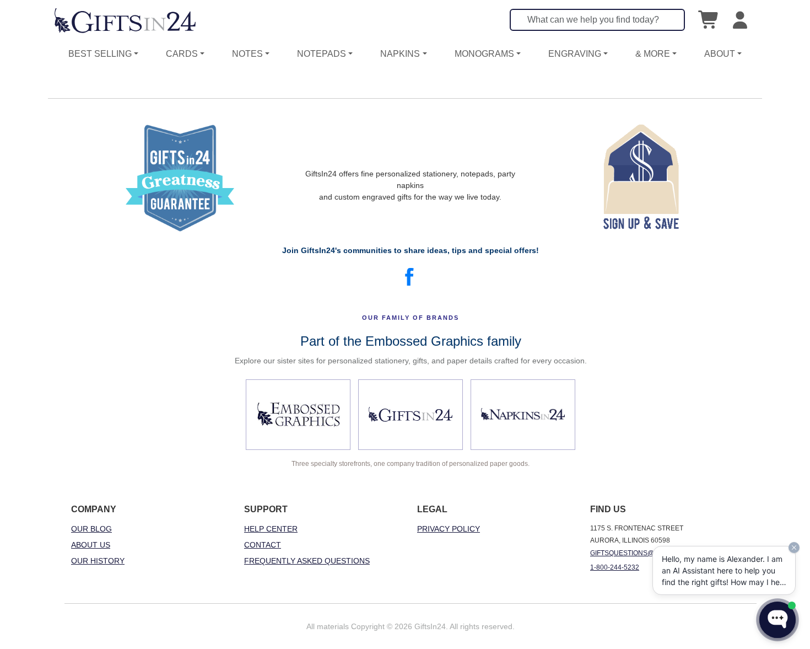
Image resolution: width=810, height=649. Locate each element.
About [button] (719, 53)
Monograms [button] (484, 53)
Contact (262, 544)
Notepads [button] (321, 53)
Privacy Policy (448, 528)
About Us (90, 544)
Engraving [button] (574, 53)
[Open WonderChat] (777, 620)
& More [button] (652, 53)
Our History (98, 560)
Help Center (271, 528)
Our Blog (91, 528)
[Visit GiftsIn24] (410, 414)
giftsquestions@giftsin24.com (647, 553)
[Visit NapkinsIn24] (523, 414)
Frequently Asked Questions (307, 560)
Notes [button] (247, 53)
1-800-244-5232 (614, 567)
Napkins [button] (400, 53)
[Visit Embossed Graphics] (298, 414)
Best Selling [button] (100, 53)
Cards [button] (182, 53)
